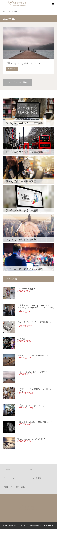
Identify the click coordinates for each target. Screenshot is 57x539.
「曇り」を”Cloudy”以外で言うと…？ (34, 372)
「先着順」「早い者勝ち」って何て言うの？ (34, 390)
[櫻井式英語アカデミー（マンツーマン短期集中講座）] (28, 516)
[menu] (52, 4)
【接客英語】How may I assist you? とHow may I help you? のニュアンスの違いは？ (35, 307)
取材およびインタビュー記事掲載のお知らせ (34, 323)
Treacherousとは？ (26, 289)
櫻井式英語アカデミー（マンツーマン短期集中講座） (22, 525)
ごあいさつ (8, 469)
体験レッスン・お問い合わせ (15, 487)
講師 (30, 469)
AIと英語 (21, 339)
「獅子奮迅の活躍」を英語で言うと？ (34, 422)
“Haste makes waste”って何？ (31, 439)
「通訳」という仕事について (30, 405)
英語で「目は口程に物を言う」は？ (33, 355)
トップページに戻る (18, 82)
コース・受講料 (35, 478)
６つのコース (9, 478)
